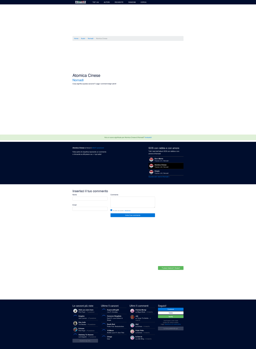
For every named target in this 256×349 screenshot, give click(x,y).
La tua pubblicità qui (171, 328)
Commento (114, 194)
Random (132, 2)
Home (76, 38)
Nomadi (90, 38)
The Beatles (86, 323)
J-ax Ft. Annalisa (113, 311)
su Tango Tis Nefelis (143, 318)
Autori (107, 2)
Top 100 (95, 2)
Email (74, 205)
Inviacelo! (148, 137)
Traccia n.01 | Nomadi (161, 159)
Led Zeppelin (87, 335)
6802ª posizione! (98, 148)
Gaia (109, 337)
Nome (74, 194)
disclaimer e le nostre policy (173, 324)
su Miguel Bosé (144, 311)
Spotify (171, 316)
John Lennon (87, 317)
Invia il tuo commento (132, 215)
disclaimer (127, 211)
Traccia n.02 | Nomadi (161, 166)
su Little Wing (143, 337)
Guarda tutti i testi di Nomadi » (159, 176)
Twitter (171, 313)
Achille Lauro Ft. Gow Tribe (115, 331)
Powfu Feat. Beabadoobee (115, 325)
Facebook (171, 309)
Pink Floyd (86, 311)
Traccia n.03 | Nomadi (161, 172)
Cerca (143, 2)
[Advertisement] (128, 20)
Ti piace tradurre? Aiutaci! (171, 268)
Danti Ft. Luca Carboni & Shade (115, 318)
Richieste (119, 2)
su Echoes (143, 325)
